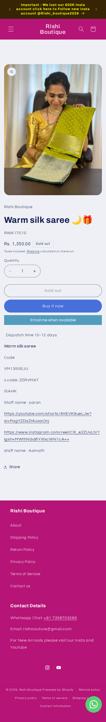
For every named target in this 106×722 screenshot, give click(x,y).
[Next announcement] (96, 9)
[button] (11, 29)
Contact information (55, 706)
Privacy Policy (23, 562)
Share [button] (14, 467)
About (15, 525)
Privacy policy (26, 698)
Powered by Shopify (58, 689)
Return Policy (22, 550)
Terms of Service (25, 574)
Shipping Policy (24, 537)
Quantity (11, 260)
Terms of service (55, 698)
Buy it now (53, 306)
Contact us (20, 586)
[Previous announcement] (9, 9)
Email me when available (53, 320)
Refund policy (89, 689)
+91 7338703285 (60, 618)
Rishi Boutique (30, 689)
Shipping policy (84, 698)
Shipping (33, 251)
